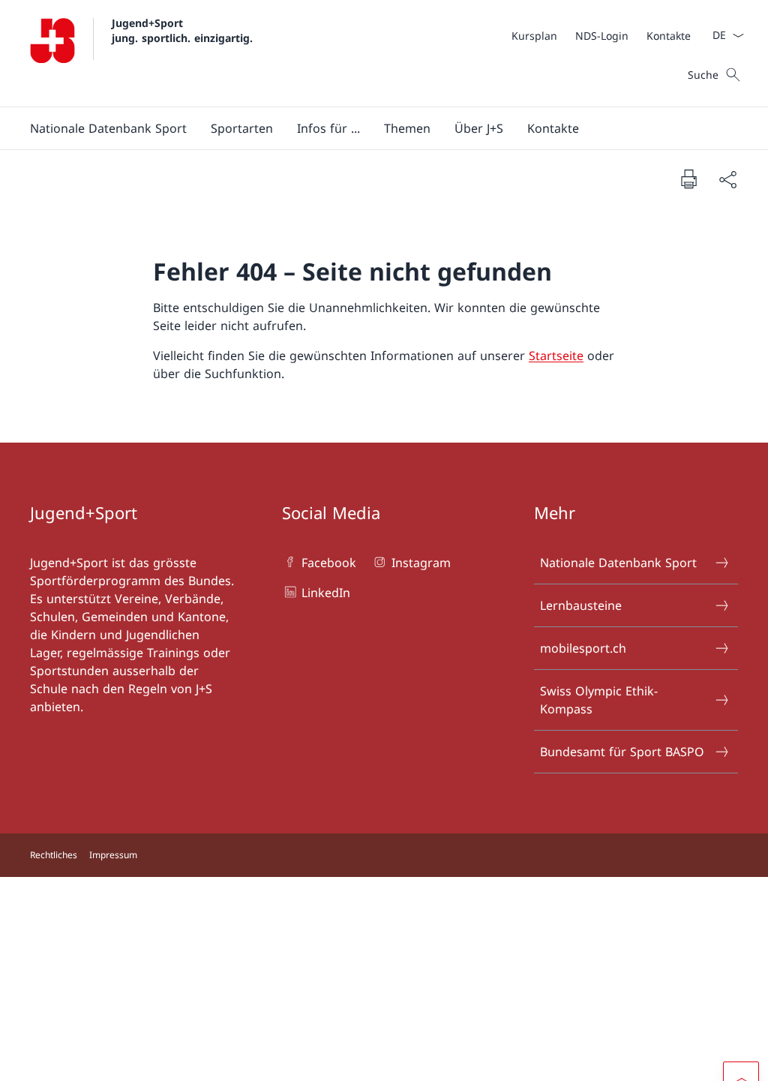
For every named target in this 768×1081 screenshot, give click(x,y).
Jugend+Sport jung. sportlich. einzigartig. (182, 30)
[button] (108, 128)
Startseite (556, 355)
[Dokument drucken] (688, 178)
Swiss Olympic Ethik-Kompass (599, 700)
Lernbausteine (581, 605)
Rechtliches (53, 854)
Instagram (421, 562)
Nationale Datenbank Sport (618, 562)
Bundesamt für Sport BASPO (622, 751)
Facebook (329, 562)
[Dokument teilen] (727, 179)
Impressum (113, 854)
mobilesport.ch (583, 648)
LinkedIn (326, 592)
